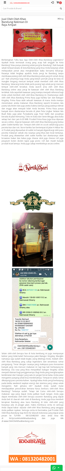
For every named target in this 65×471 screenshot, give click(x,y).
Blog (61, 19)
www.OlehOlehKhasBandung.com (19, 421)
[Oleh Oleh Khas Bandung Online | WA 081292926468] (19, 2)
